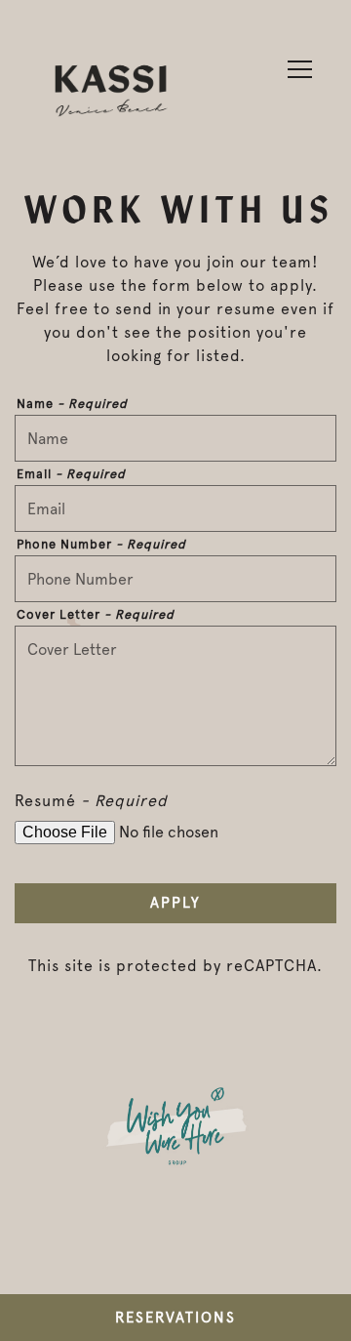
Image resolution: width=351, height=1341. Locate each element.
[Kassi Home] (111, 85)
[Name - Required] (175, 438)
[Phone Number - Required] (175, 578)
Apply (175, 903)
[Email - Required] (175, 508)
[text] (175, 1135)
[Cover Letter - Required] (175, 696)
